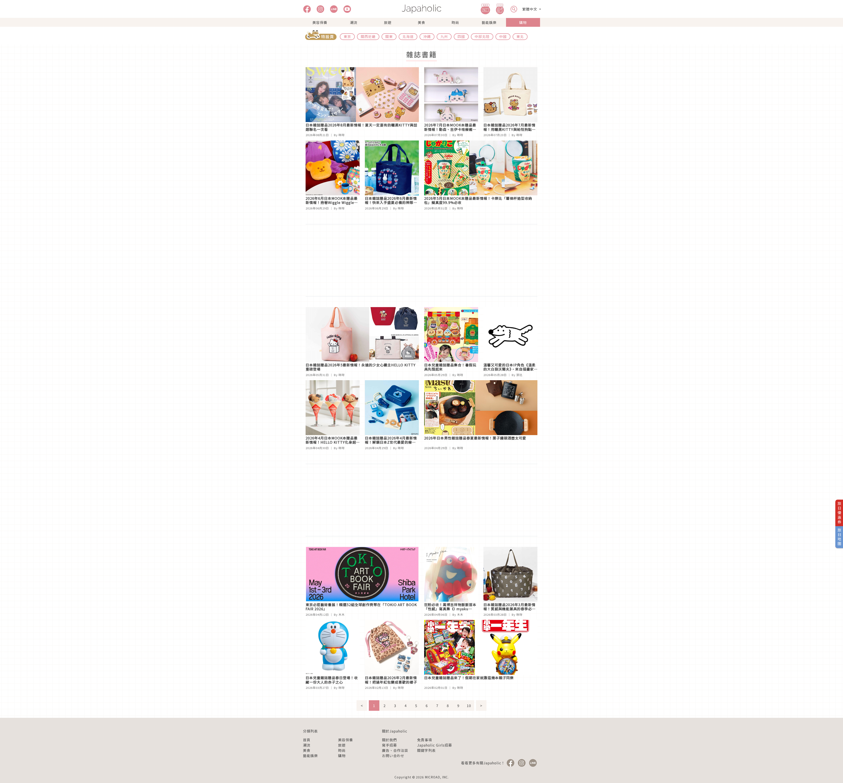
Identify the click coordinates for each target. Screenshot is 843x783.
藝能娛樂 (489, 22)
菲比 (519, 375)
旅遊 (387, 22)
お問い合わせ (393, 755)
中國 (503, 36)
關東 (389, 36)
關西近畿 (368, 36)
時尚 (455, 22)
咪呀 (342, 135)
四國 (461, 36)
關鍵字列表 (426, 750)
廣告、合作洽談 (395, 750)
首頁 (306, 739)
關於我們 (389, 739)
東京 (347, 36)
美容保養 (319, 22)
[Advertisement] (421, 260)
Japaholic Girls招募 (434, 745)
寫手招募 (389, 745)
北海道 (408, 36)
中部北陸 (482, 36)
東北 (520, 36)
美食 (421, 22)
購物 (523, 22)
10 (469, 705)
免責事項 (424, 739)
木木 (342, 614)
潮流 (353, 22)
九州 (444, 36)
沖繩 (427, 36)
